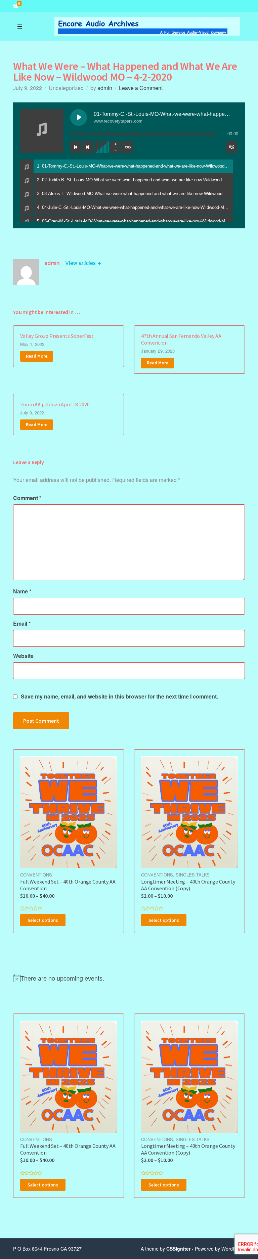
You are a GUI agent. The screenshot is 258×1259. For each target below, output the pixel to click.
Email (22, 623)
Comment (27, 498)
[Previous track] (75, 147)
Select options (43, 920)
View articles (81, 263)
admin (104, 88)
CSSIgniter (178, 1248)
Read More (36, 356)
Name (22, 591)
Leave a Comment (141, 88)
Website (23, 656)
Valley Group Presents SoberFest (57, 335)
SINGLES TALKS (193, 874)
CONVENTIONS (36, 874)
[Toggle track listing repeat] (127, 147)
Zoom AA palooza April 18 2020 (54, 404)
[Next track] (87, 147)
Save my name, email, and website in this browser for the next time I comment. (119, 696)
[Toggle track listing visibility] (231, 147)
